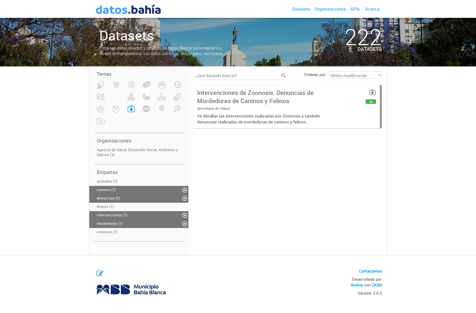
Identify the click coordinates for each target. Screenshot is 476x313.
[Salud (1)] (131, 111)
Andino (357, 285)
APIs (355, 9)
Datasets (301, 9)
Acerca (372, 9)
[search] (284, 75)
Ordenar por (314, 74)
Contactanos (370, 271)
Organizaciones (330, 9)
